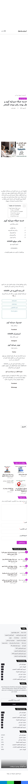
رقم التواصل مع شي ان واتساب (18, 766)
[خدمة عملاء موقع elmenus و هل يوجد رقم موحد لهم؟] (22, 561)
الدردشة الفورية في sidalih (17, 211)
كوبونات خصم (23, 666)
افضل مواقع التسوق (15, 632)
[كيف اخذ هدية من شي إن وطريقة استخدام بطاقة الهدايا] (22, 575)
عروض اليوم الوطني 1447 (21, 648)
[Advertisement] (14, 14)
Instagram (14, 340)
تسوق (23, 426)
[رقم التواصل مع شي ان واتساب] (7, 483)
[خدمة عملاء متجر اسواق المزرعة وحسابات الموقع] (7, 469)
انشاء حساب (23, 637)
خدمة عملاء (24, 643)
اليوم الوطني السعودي (9, 635)
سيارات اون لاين (22, 674)
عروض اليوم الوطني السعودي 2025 (19, 653)
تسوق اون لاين (18, 95)
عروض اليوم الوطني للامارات (19, 679)
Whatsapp (14, 387)
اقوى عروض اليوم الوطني (21, 635)
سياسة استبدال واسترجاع (15, 643)
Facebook (14, 383)
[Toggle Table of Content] (23, 206)
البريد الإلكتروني (23, 529)
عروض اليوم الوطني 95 (15, 645)
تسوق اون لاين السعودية (21, 640)
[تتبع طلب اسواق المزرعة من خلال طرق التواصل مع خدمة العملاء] (21, 483)
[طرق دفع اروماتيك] (21, 469)
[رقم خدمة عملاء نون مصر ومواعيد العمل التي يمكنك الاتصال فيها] (22, 582)
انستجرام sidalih (15, 214)
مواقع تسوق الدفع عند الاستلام (20, 656)
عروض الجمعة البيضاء (21, 671)
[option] (14, 761)
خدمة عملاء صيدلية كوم (15, 208)
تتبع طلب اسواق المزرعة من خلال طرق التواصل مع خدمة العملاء (21, 490)
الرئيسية (24, 95)
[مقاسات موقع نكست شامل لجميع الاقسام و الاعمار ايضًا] (22, 568)
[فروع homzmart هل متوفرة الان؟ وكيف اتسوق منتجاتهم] (22, 554)
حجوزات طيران (22, 676)
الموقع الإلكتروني (23, 535)
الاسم (25, 522)
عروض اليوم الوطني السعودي (20, 650)
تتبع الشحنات (16, 637)
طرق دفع (24, 645)
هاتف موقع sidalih (15, 209)
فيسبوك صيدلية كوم (16, 213)
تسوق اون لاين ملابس (10, 640)
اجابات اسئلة (23, 632)
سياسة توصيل (4, 643)
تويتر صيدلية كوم (15, 216)
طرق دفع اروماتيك (23, 474)
